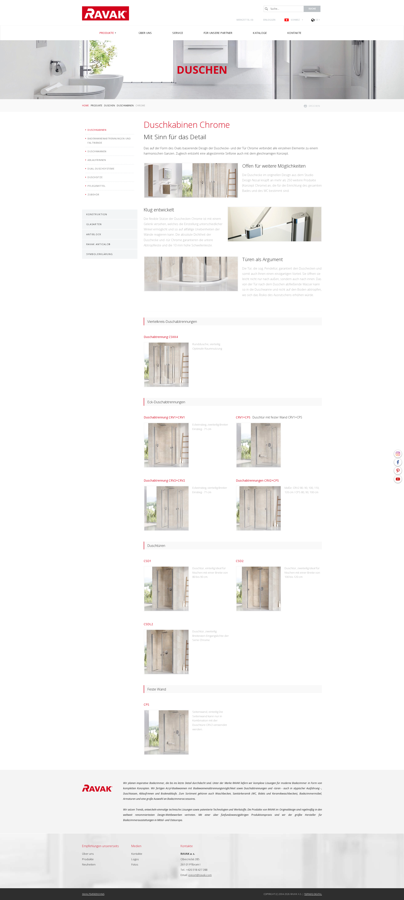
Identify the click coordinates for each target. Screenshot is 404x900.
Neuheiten (89, 864)
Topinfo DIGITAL (313, 894)
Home (85, 105)
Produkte (96, 105)
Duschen (109, 105)
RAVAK (105, 13)
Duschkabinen (125, 105)
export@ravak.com (200, 875)
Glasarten (94, 224)
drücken (314, 105)
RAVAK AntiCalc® (98, 244)
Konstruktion (96, 214)
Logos (135, 859)
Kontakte (136, 854)
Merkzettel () (245, 19)
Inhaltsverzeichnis (93, 894)
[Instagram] (398, 454)
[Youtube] (398, 479)
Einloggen (269, 19)
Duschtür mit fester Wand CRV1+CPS (269, 417)
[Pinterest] (398, 470)
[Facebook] (398, 462)
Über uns (88, 854)
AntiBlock (93, 234)
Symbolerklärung (99, 254)
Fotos (134, 864)
